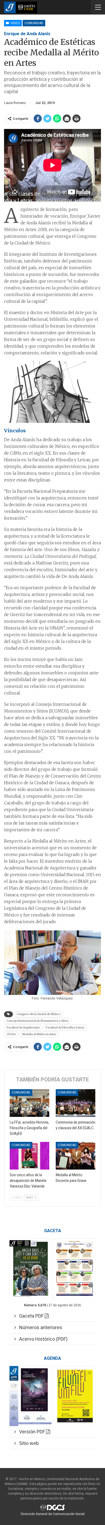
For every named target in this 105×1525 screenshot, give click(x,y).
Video (15, 23)
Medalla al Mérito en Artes (39, 1034)
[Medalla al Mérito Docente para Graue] (75, 1156)
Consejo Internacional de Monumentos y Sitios (38, 1021)
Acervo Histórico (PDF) (42, 1339)
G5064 (11, 1034)
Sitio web (27, 1443)
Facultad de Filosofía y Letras (65, 1027)
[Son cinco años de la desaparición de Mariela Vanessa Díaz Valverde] (29, 1156)
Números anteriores (39, 1327)
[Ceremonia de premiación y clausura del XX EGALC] (75, 1103)
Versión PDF (31, 1431)
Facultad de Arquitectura (23, 1027)
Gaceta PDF (30, 1316)
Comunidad (33, 23)
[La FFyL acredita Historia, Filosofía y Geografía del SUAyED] (29, 1103)
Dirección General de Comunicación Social (53, 1514)
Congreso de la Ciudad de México (38, 1014)
